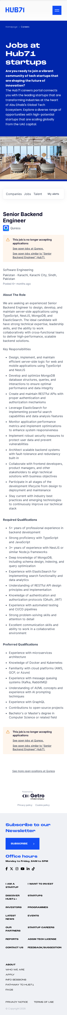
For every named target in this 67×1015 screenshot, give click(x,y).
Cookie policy (42, 805)
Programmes (38, 907)
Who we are (15, 970)
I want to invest (40, 884)
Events (33, 916)
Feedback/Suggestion (44, 948)
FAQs (9, 990)
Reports (12, 939)
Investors (14, 907)
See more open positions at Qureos (33, 771)
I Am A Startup (12, 885)
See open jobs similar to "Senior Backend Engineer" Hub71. (32, 255)
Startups (35, 896)
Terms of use (44, 1002)
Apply (10, 975)
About (10, 965)
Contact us (14, 948)
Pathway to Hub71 (20, 985)
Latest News (11, 917)
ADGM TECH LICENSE (42, 939)
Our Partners (13, 929)
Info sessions (16, 980)
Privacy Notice (17, 1002)
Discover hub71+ (13, 897)
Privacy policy (24, 805)
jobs (27, 194)
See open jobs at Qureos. (28, 248)
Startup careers (41, 927)
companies (14, 194)
